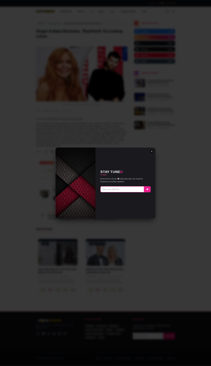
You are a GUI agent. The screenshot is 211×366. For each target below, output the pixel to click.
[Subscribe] (147, 189)
